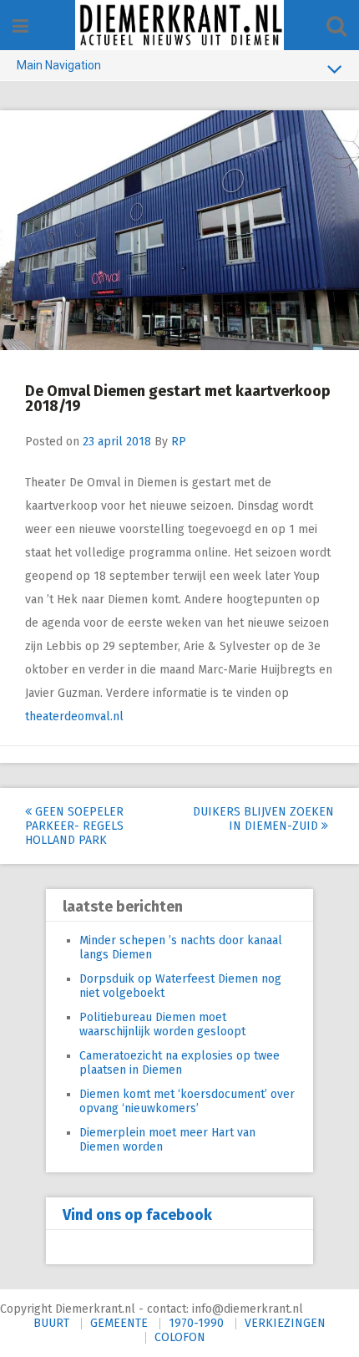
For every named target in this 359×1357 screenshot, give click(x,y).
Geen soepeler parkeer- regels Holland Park (74, 826)
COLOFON (179, 1337)
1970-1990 (196, 1323)
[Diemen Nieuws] (179, 25)
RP (178, 442)
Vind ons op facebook (137, 1215)
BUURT (51, 1323)
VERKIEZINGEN (285, 1323)
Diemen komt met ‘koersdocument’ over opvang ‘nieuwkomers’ (187, 1101)
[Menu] (20, 26)
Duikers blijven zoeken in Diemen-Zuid (263, 819)
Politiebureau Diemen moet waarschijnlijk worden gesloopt (162, 1024)
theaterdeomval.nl (74, 716)
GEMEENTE (119, 1323)
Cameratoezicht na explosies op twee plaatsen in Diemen (179, 1063)
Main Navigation (59, 65)
